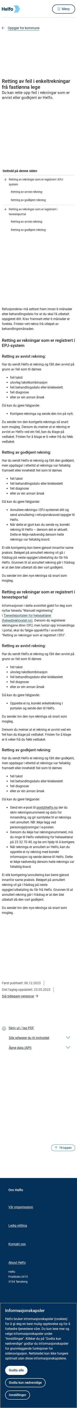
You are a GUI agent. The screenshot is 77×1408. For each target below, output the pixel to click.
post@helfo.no (47, 807)
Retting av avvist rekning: (27, 191)
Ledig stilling (17, 1226)
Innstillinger (17, 1395)
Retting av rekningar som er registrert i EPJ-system (36, 182)
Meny (66, 9)
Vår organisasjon (20, 1207)
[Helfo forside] (7, 9)
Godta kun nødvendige (25, 1383)
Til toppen (65, 1147)
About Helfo (17, 1263)
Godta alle (16, 1370)
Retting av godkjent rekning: (28, 200)
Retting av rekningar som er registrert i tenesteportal (33, 212)
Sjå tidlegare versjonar (18, 996)
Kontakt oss (17, 1244)
